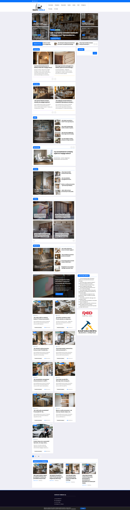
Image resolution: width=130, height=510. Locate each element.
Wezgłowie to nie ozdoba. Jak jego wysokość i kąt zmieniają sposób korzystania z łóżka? (67, 266)
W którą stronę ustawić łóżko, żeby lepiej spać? (88, 24)
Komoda (50, 5)
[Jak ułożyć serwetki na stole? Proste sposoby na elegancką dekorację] (65, 305)
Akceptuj (83, 508)
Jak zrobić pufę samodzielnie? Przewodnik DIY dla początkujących (41, 410)
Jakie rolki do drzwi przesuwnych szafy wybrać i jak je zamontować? (68, 189)
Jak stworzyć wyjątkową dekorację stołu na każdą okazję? (67, 132)
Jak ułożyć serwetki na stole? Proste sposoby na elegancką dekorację (67, 119)
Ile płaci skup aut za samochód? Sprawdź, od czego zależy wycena (41, 441)
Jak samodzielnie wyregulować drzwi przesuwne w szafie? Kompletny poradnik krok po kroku (80, 43)
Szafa (69, 5)
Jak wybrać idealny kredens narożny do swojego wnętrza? (42, 100)
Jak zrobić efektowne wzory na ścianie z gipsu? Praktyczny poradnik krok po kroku (67, 248)
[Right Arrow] (96, 44)
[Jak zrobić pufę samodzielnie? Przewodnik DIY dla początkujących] (43, 398)
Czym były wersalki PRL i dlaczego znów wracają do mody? (43, 265)
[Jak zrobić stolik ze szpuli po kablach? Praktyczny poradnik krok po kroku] (43, 305)
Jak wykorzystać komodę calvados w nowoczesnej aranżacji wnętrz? (62, 66)
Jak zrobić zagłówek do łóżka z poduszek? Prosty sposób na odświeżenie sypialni (42, 216)
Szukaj (81, 49)
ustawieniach (73, 508)
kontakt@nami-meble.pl (59, 502)
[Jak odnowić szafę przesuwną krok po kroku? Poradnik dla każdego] (43, 336)
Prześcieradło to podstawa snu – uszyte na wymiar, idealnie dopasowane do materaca (43, 235)
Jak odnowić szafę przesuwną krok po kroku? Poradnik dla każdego (40, 24)
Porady (50, 9)
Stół (78, 5)
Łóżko (74, 5)
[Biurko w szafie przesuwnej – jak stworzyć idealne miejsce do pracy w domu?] (65, 398)
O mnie (56, 9)
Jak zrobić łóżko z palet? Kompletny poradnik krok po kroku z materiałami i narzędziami (89, 37)
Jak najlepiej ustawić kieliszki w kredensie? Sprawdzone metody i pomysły (64, 100)
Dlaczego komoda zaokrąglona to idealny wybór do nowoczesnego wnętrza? (43, 66)
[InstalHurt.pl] (87, 312)
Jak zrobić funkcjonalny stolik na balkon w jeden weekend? (67, 126)
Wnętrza (83, 5)
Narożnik (63, 5)
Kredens (57, 5)
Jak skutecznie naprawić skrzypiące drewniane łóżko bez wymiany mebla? (64, 235)
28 (38, 455)
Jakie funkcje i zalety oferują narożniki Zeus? (62, 151)
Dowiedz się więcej (55, 38)
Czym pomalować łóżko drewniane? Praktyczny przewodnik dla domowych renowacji (63, 280)
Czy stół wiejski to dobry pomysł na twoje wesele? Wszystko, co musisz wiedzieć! (67, 138)
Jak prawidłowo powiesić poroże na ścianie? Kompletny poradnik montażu (67, 254)
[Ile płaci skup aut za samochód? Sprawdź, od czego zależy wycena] (43, 429)
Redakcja (35, 14)
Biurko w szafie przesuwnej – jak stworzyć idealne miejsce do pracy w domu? (67, 183)
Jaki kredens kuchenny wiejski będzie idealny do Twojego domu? (64, 34)
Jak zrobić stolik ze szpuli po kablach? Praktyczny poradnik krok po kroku (42, 137)
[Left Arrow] (94, 44)
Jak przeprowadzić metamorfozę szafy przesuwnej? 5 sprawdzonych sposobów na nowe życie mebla (40, 37)
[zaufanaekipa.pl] (87, 325)
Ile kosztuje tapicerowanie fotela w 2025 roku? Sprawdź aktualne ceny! (67, 260)
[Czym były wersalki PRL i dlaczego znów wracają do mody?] (65, 367)
